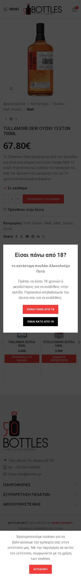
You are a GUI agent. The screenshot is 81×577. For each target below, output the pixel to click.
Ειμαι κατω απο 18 (40, 321)
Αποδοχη (40, 569)
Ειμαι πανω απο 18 (40, 309)
